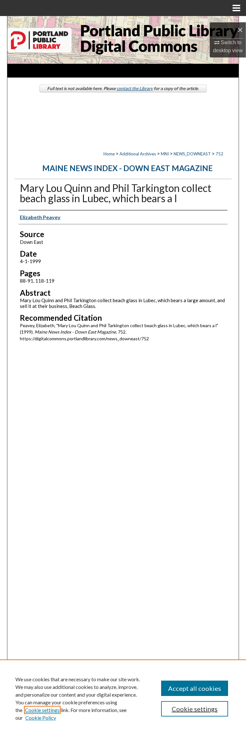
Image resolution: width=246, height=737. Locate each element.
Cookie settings (42, 710)
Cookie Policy (40, 718)
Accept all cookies (194, 688)
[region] (123, 698)
